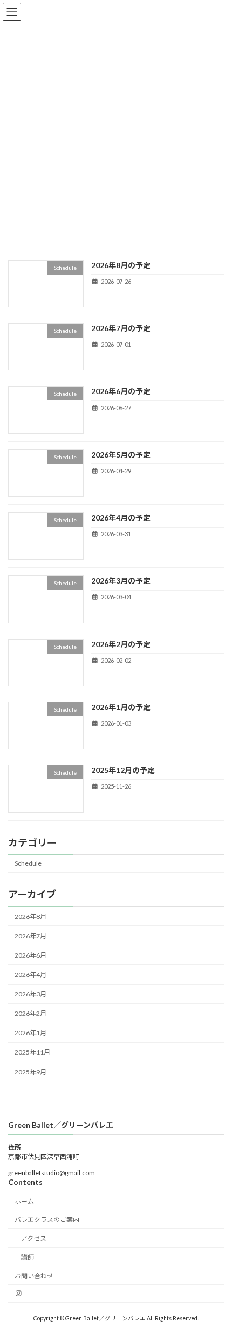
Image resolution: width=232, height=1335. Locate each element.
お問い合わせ (34, 1276)
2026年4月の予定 (121, 517)
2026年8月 (30, 916)
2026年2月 (30, 1013)
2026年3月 (30, 994)
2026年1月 (30, 1033)
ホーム (24, 1201)
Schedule (28, 863)
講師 (27, 1257)
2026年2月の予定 (121, 643)
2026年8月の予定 (121, 265)
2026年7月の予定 (121, 328)
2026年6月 (30, 955)
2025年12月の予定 (123, 770)
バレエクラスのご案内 (47, 1219)
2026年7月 (30, 936)
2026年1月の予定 (121, 707)
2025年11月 (32, 1052)
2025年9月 (30, 1071)
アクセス (33, 1238)
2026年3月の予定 (121, 580)
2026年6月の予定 (121, 391)
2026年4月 (30, 975)
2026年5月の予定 (121, 454)
